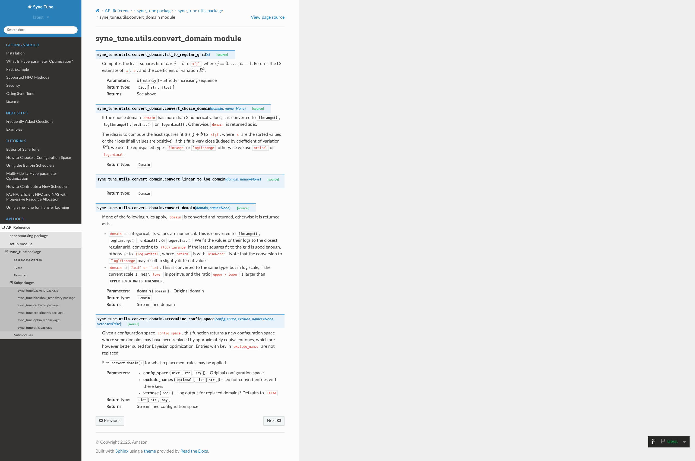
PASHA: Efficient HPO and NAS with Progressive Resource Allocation (37, 196)
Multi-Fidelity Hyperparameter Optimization (31, 176)
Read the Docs (194, 451)
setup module (21, 244)
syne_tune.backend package (38, 290)
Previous (112, 420)
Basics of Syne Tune (22, 149)
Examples (14, 129)
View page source (268, 17)
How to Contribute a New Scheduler (37, 187)
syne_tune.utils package (35, 327)
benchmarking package (29, 236)
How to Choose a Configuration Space (38, 158)
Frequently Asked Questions (29, 122)
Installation (15, 53)
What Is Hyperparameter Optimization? (39, 61)
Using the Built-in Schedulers (30, 165)
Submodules (23, 335)
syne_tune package (25, 252)
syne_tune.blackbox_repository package (46, 297)
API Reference (18, 227)
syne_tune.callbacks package (38, 305)
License (12, 101)
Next (272, 420)
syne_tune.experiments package (40, 312)
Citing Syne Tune (20, 94)
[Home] (98, 10)
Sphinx (121, 451)
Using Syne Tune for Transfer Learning (37, 207)
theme (150, 451)
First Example (17, 69)
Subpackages (24, 283)
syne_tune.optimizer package (38, 320)
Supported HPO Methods (27, 77)
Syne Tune (42, 7)
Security (13, 85)
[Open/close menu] (3, 227)
